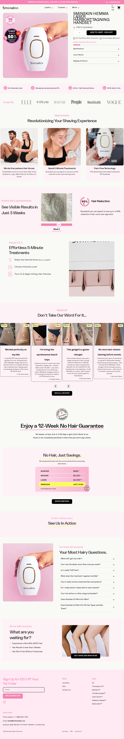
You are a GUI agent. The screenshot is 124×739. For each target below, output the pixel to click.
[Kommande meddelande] (104, 2)
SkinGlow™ (96, 690)
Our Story (65, 683)
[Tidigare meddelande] (3, 2)
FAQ (64, 686)
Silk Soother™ (97, 704)
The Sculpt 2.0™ (98, 686)
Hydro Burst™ (97, 697)
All (93, 683)
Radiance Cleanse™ (99, 700)
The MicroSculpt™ (98, 693)
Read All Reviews (62, 393)
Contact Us (66, 690)
